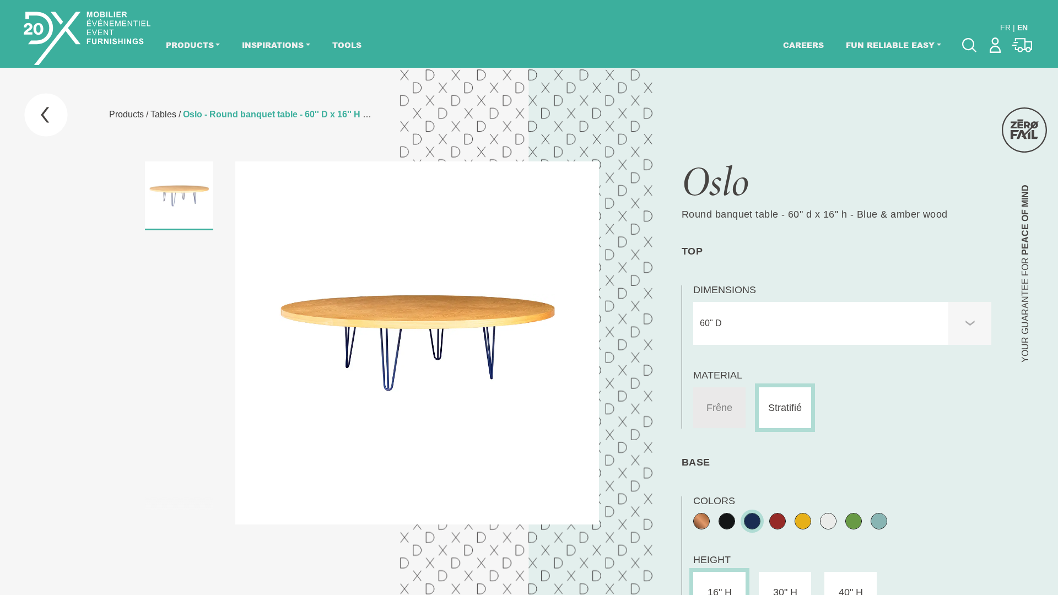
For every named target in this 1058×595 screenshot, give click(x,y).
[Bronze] (701, 521)
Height (712, 559)
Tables (163, 114)
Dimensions (724, 289)
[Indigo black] (752, 521)
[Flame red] (777, 521)
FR (1005, 27)
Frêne (719, 407)
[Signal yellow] (803, 521)
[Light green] (879, 521)
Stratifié (785, 407)
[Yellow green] (853, 521)
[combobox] (842, 323)
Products (190, 45)
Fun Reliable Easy (890, 45)
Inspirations (273, 45)
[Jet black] (727, 521)
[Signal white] (828, 521)
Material (717, 375)
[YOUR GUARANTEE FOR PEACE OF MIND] (1024, 130)
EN (1022, 27)
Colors (714, 500)
